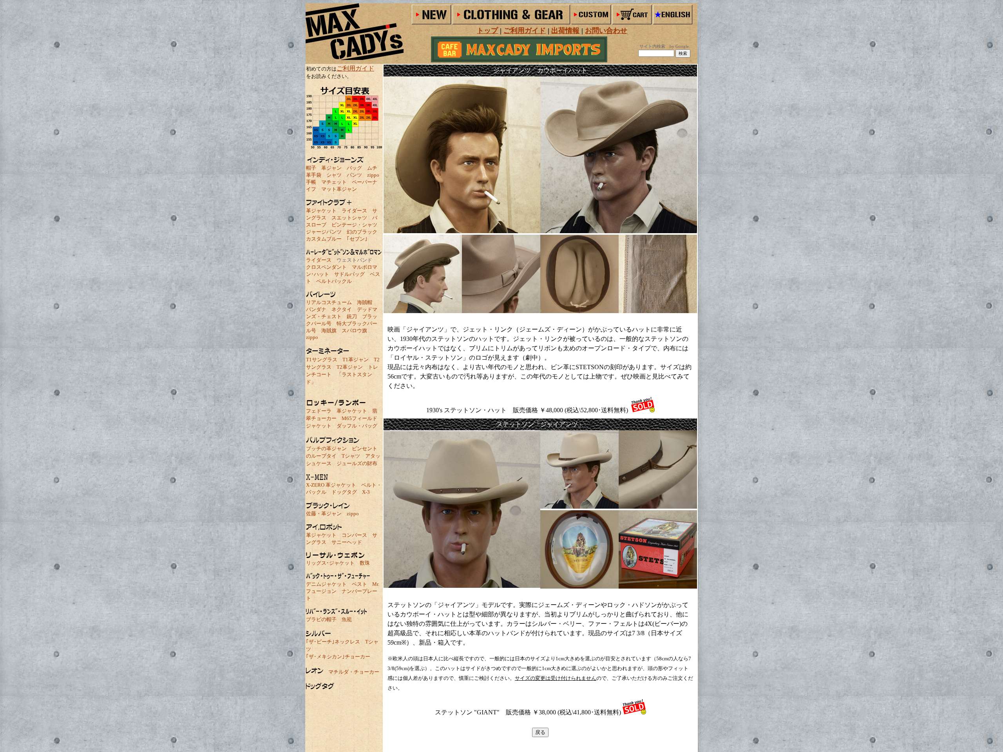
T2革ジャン (350, 367)
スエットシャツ (349, 218)
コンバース (354, 535)
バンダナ (316, 309)
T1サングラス (321, 359)
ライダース (354, 211)
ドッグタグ (344, 492)
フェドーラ (318, 411)
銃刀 (352, 316)
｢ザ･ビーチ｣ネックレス (333, 642)
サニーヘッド (346, 542)
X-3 (366, 492)
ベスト (359, 584)
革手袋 (313, 175)
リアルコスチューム (329, 302)
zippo (373, 175)
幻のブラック (362, 232)
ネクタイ (341, 309)
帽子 (311, 168)
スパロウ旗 (354, 330)
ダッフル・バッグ (357, 426)
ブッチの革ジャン (326, 448)
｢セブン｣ (357, 239)
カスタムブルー (324, 239)
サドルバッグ (349, 274)
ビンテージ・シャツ (354, 225)
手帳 (311, 182)
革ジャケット (321, 211)
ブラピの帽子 (321, 619)
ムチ (372, 168)
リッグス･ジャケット (330, 563)
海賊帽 (364, 302)
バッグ (354, 168)
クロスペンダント (326, 267)
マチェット (334, 182)
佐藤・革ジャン (324, 513)
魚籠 (347, 619)
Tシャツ (351, 456)
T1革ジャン (355, 359)
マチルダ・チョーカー (353, 672)
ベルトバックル (334, 281)
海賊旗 (329, 330)
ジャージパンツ (324, 232)
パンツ (354, 175)
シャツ (334, 175)
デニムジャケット (326, 584)
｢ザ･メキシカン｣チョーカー (338, 657)
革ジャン (331, 168)
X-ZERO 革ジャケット (331, 485)
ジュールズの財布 (357, 463)
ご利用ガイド (355, 68)
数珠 (365, 563)
